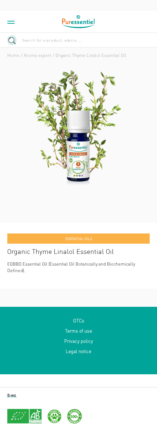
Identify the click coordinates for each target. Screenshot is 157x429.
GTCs (78, 320)
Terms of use (78, 331)
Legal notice (78, 351)
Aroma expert (37, 55)
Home (13, 55)
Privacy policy (78, 341)
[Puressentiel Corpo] (78, 21)
